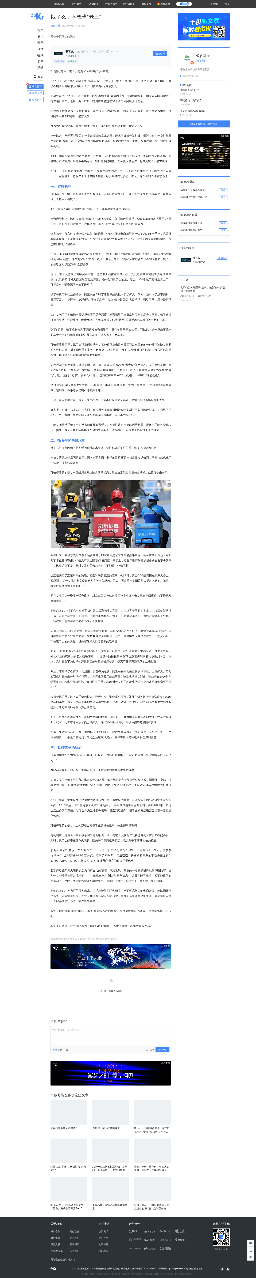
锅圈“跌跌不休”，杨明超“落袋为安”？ (68, 1168)
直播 (40, 48)
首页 (40, 30)
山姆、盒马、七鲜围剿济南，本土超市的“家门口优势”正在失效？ (151, 1206)
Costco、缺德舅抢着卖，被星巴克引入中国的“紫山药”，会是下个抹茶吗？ (152, 1129)
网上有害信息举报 (194, 1268)
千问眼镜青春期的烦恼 (192, 111)
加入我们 (74, 1250)
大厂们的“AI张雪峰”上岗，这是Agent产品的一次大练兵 (202, 289)
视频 (40, 55)
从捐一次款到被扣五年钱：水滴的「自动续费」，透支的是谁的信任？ (109, 1168)
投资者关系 (57, 1250)
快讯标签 (103, 1250)
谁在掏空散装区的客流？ (64, 1128)
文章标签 (103, 1244)
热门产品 (103, 1237)
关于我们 (74, 1237)
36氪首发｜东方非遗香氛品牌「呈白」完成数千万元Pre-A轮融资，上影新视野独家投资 (68, 1206)
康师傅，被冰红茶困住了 (106, 1128)
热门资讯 (103, 1231)
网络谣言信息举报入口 (63, 1259)
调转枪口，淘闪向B (190, 100)
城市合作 (55, 1231)
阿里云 (81, 1268)
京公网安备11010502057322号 (178, 1273)
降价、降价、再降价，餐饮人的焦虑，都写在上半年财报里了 (151, 1168)
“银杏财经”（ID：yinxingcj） (93, 926)
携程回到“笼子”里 (189, 89)
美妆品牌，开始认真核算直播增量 (109, 1206)
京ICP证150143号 (153, 1273)
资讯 (40, 42)
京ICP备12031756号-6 (132, 1273)
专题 (40, 61)
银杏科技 (55, 25)
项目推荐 (55, 1237)
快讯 (40, 36)
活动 (40, 67)
